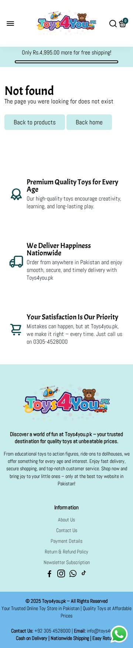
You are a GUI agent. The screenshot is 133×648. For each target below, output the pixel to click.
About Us (66, 520)
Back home (89, 122)
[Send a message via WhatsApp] (119, 634)
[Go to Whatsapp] (73, 574)
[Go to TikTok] (84, 574)
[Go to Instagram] (61, 574)
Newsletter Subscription (67, 562)
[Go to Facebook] (49, 574)
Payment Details (66, 541)
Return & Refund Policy (66, 552)
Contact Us (66, 530)
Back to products (35, 122)
